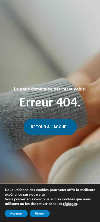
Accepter (16, 213)
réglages (70, 204)
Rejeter (40, 213)
